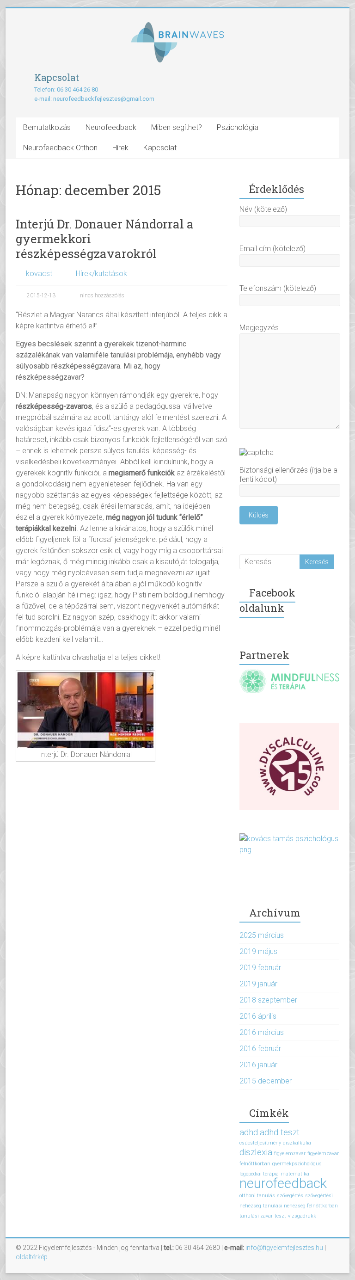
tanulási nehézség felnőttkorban (300, 1206)
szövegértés (290, 1196)
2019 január (258, 983)
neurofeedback (283, 1183)
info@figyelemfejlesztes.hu (284, 1247)
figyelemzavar (290, 1154)
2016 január (258, 1064)
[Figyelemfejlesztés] (177, 26)
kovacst (39, 273)
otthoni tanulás (257, 1196)
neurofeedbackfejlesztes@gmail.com (103, 98)
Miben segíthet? (176, 127)
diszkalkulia (297, 1143)
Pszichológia (237, 127)
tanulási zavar (256, 1216)
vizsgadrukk (302, 1216)
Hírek (120, 147)
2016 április (257, 1016)
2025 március (261, 935)
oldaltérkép (32, 1257)
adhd (248, 1132)
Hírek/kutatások (101, 273)
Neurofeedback (111, 127)
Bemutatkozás (47, 127)
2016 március (261, 1032)
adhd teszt (280, 1132)
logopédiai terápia (259, 1174)
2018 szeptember (268, 1000)
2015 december (265, 1081)
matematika (295, 1174)
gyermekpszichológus (297, 1164)
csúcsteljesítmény (260, 1143)
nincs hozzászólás (101, 295)
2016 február (260, 1048)
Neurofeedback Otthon (60, 147)
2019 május (258, 951)
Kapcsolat (160, 147)
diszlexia (255, 1152)
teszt (280, 1216)
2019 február (260, 967)
